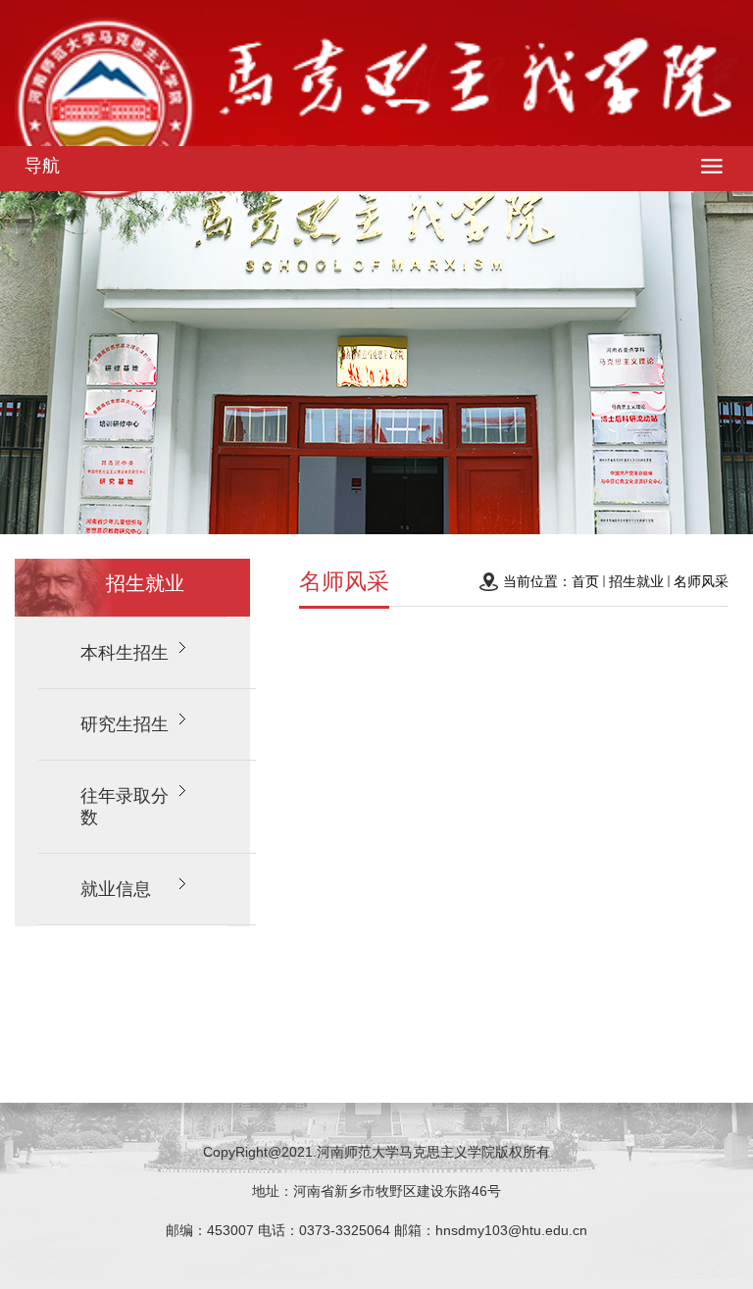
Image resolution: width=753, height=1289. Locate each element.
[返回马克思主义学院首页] (376, 113)
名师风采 (701, 581)
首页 (585, 581)
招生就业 (636, 581)
